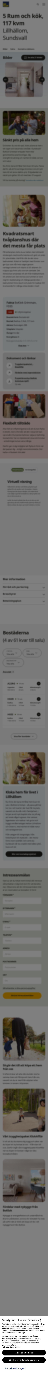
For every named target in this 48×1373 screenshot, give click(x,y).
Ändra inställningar (14, 1368)
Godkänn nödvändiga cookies (24, 1360)
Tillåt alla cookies (24, 1352)
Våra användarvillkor (11, 1347)
